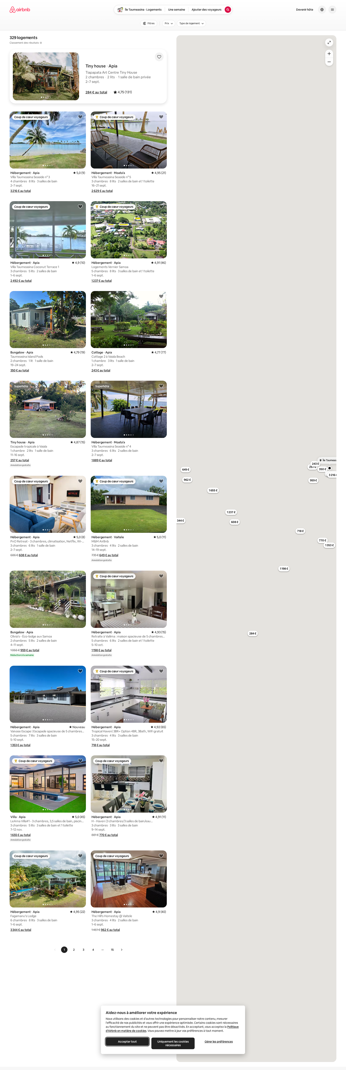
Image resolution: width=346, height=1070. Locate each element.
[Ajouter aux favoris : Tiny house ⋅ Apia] (80, 386)
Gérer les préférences (219, 1041)
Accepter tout (127, 1041)
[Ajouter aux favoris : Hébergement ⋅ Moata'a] (161, 116)
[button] (96, 92)
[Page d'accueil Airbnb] (20, 10)
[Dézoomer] (329, 54)
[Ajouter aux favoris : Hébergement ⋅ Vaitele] (161, 481)
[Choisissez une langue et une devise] (322, 10)
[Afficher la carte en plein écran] (329, 42)
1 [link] (64, 950)
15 (112, 950)
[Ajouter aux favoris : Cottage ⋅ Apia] (161, 296)
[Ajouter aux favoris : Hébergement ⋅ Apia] (80, 116)
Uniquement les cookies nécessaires (173, 1043)
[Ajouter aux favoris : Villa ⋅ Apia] (80, 760)
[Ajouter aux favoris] (159, 56)
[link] (55, 950)
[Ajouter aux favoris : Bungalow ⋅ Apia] (80, 296)
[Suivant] (121, 950)
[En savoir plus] (41, 43)
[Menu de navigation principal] (332, 10)
